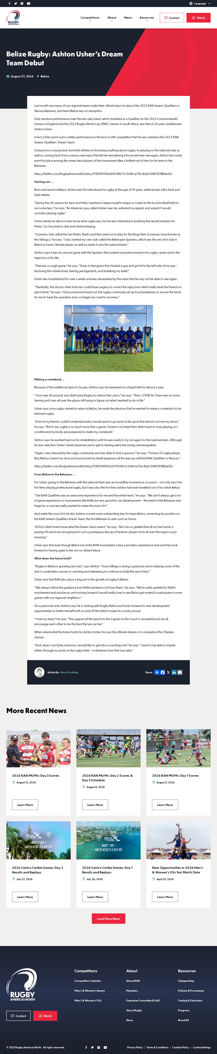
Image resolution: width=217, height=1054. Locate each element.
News (128, 17)
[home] (13, 17)
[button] (195, 3)
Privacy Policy (135, 1047)
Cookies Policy (180, 1047)
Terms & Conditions (158, 1047)
